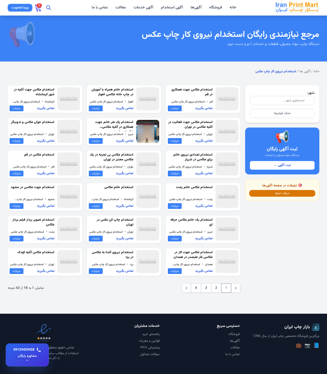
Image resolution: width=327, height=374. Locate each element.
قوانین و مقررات (149, 341)
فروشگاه (215, 8)
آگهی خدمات (143, 8)
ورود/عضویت (19, 7)
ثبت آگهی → (282, 165)
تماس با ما (100, 8)
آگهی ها (304, 71)
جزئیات (175, 108)
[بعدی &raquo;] (186, 288)
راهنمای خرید (151, 334)
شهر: (311, 93)
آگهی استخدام (172, 8)
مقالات (120, 8)
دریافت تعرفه (282, 193)
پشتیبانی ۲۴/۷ (150, 347)
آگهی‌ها (196, 8)
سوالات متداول (150, 354)
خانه (233, 8)
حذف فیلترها (282, 113)
